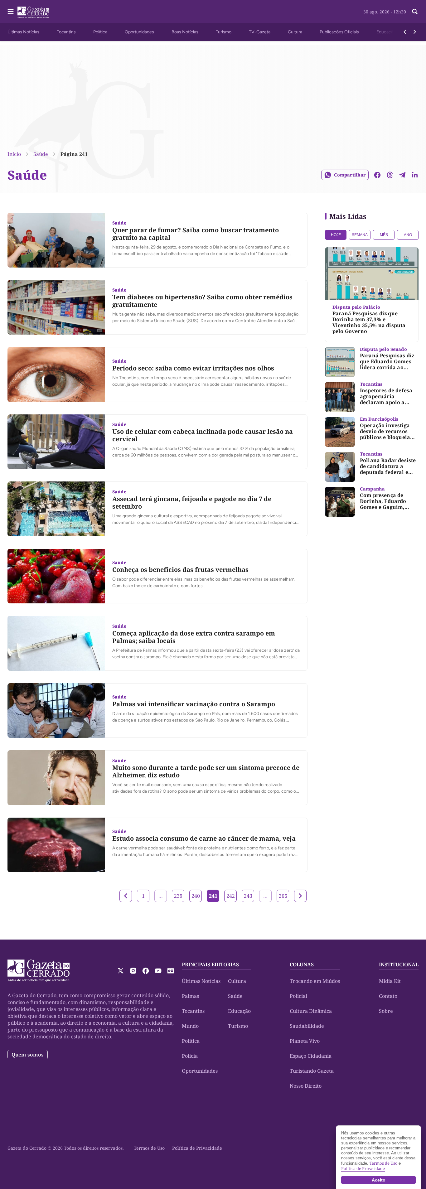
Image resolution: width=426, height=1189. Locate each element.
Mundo (190, 1025)
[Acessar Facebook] (145, 970)
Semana (360, 235)
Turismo (223, 32)
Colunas (302, 964)
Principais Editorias (210, 964)
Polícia (190, 1055)
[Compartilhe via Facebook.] (377, 175)
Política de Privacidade (197, 1148)
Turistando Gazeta (312, 1070)
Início (14, 154)
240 (195, 895)
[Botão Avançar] (415, 32)
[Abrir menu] (10, 11)
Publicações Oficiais (339, 32)
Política (100, 32)
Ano (408, 235)
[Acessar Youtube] (158, 970)
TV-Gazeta (259, 32)
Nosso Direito (306, 1085)
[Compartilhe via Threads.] (390, 175)
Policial (298, 996)
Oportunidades (139, 32)
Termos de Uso (149, 1148)
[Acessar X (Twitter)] (120, 970)
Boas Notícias (185, 32)
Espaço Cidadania (311, 1055)
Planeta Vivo (305, 1040)
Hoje (336, 235)
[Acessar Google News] (170, 970)
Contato (388, 996)
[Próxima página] (300, 896)
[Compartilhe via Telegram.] (402, 175)
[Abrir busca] (415, 11)
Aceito (378, 1179)
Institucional (399, 964)
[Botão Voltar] (405, 32)
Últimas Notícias (23, 32)
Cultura (295, 32)
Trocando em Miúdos (315, 981)
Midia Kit (390, 981)
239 (178, 895)
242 (230, 895)
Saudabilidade (307, 1025)
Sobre (386, 1011)
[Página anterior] (125, 896)
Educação (386, 32)
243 (248, 895)
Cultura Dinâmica (311, 1011)
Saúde (40, 154)
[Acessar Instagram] (133, 970)
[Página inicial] (38, 970)
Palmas (190, 996)
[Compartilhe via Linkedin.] (415, 175)
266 (283, 895)
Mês (384, 235)
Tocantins (66, 32)
